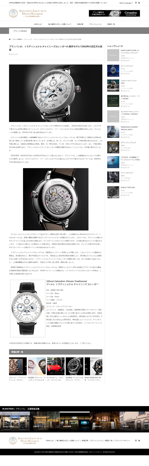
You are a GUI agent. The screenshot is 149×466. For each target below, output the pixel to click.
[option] (15, 422)
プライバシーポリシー (122, 440)
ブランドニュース (95, 24)
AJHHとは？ (38, 24)
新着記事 (80, 24)
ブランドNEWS (20, 31)
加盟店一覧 (111, 24)
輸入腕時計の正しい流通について (59, 24)
